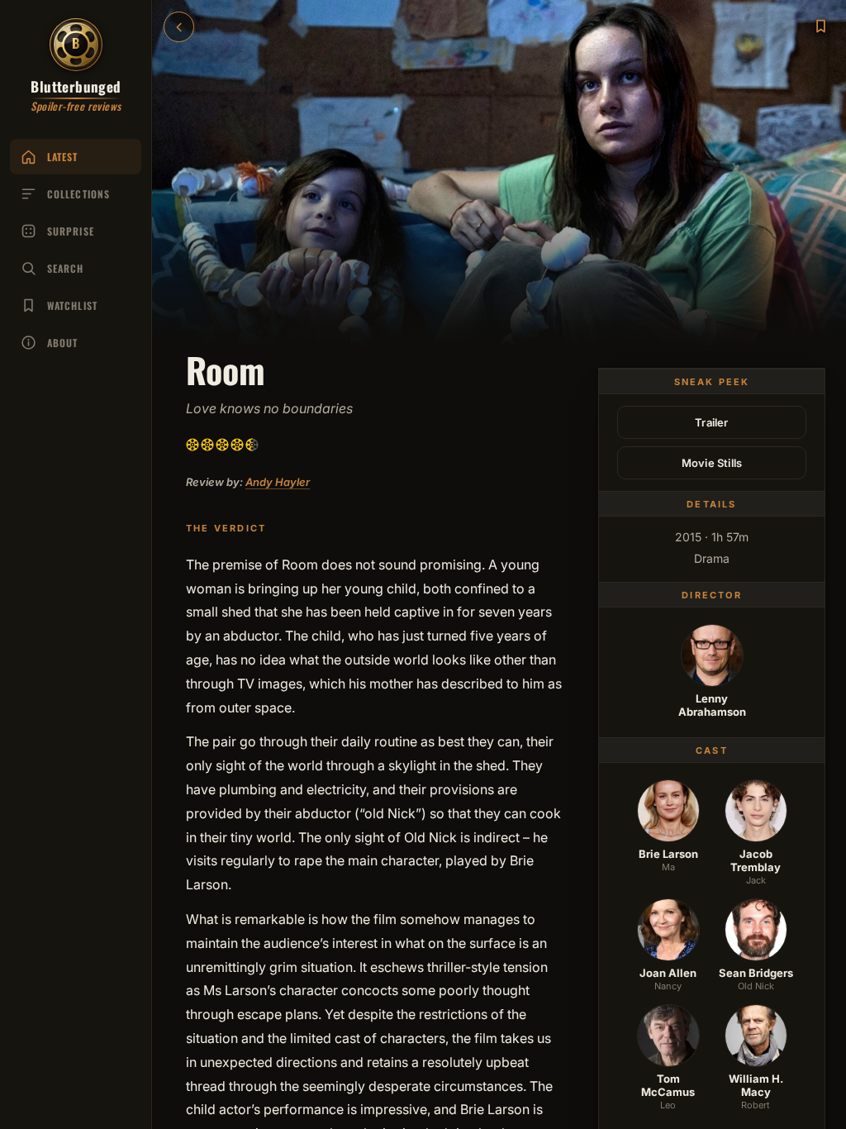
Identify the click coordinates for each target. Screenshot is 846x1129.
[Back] (179, 27)
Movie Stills (712, 462)
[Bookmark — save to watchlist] (820, 26)
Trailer (711, 422)
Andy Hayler (277, 481)
